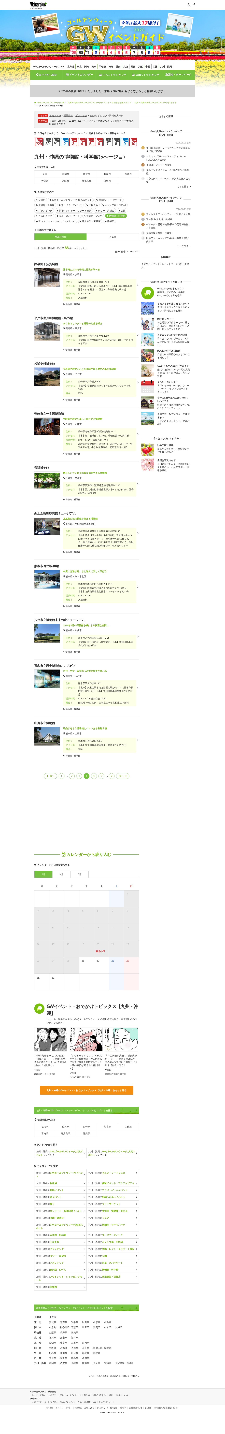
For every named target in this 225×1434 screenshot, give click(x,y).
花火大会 (87, 1395)
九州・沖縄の (59, 1174)
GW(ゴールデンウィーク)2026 (48, 66)
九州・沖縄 (166, 66)
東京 (94, 66)
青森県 (63, 1322)
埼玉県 (85, 1327)
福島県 (107, 1322)
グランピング (45, 210)
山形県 (96, 1322)
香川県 (52, 1358)
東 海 (37, 1342)
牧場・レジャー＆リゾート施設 (75, 210)
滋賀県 (107, 1347)
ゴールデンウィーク (73, 1395)
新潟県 (74, 1332)
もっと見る (183, 186)
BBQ (92, 115)
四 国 (37, 1358)
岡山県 (63, 1352)
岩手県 (74, 1322)
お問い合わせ (89, 1408)
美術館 (110, 221)
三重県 (74, 1342)
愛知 (118, 66)
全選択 (41, 199)
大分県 (44, 180)
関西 (133, 66)
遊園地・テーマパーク (178, 74)
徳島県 (74, 1358)
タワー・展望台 (106, 210)
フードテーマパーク (71, 205)
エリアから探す (48, 75)
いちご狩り (52, 1395)
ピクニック (81, 115)
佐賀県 (86, 173)
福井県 (74, 1337)
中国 (147, 66)
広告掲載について (135, 1408)
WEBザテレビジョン (67, 1402)
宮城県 (52, 1322)
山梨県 (52, 1332)
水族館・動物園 (46, 205)
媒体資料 (123, 1408)
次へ (121, 775)
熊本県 (128, 173)
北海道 (70, 66)
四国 (155, 66)
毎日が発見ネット (105, 1402)
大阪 (140, 66)
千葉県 (74, 1327)
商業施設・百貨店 (91, 221)
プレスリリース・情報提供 (107, 1408)
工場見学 (93, 205)
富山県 (63, 1337)
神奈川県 (64, 1327)
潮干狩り (68, 115)
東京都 (52, 1327)
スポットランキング (147, 75)
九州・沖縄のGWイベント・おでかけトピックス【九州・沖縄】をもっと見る (87, 1090)
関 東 (37, 1327)
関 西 (37, 1347)
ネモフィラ (55, 115)
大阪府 (52, 1347)
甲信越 (102, 66)
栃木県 (107, 1327)
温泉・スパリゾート (69, 215)
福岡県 (65, 173)
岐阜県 (63, 1342)
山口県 (74, 1352)
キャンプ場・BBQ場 (115, 205)
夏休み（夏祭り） (100, 1395)
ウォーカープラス (38, 1395)
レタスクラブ (37, 1402)
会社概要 (148, 1408)
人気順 (112, 236)
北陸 (125, 66)
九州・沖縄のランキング (59, 1153)
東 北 (37, 1322)
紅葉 (111, 1395)
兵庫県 (74, 1347)
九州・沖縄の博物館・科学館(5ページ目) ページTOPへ (114, 1376)
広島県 (52, 1352)
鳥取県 (85, 1352)
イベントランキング (114, 75)
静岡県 (85, 1342)
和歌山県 (97, 1347)
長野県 (63, 1332)
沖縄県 (107, 180)
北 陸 (37, 1337)
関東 (86, 66)
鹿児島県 (86, 180)
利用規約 (49, 1408)
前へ (52, 775)
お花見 (61, 1395)
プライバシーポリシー (64, 1408)
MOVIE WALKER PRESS (87, 1402)
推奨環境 (78, 1408)
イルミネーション (122, 1395)
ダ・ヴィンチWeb (50, 1402)
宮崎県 (65, 180)
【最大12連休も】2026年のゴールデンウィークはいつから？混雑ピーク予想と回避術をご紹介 (91, 122)
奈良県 (85, 1347)
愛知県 (52, 1342)
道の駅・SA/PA (94, 215)
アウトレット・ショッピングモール (56, 221)
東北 (79, 66)
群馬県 (96, 1327)
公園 (123, 210)
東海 (111, 66)
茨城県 (118, 1327)
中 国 (37, 1352)
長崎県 (107, 173)
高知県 (85, 1358)
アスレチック (45, 215)
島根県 (96, 1352)
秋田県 (85, 1322)
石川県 (52, 1337)
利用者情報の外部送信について (165, 1408)
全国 (44, 173)
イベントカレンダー (81, 74)
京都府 (63, 1347)
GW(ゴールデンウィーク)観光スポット (72, 199)
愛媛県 (63, 1358)
